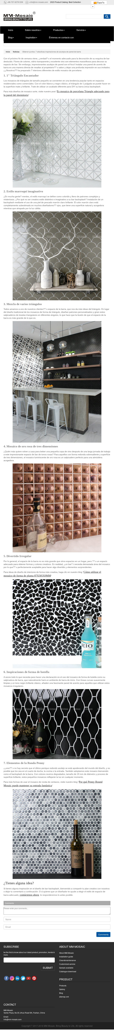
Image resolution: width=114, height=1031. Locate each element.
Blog (10, 37)
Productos (58, 29)
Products (62, 985)
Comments (103, 934)
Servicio (80, 29)
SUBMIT (48, 968)
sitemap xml (64, 996)
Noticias (16, 51)
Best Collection (75, 2)
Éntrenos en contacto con (61, 37)
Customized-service (67, 964)
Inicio (10, 29)
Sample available (66, 967)
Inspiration (31, 37)
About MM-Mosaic (66, 953)
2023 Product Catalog (59, 2)
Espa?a (100, 2)
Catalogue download (67, 971)
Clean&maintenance (67, 960)
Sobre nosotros (32, 29)
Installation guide (66, 956)
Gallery (62, 989)
